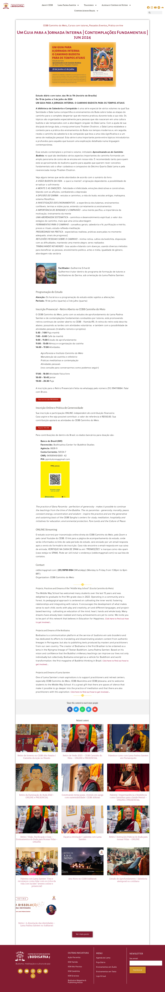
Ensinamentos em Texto (106, 972)
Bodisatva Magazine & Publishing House (77, 982)
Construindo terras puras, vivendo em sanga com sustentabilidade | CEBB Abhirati (82, 796)
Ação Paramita (74, 958)
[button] (70, 709)
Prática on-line (115, 26)
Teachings (89, 5)
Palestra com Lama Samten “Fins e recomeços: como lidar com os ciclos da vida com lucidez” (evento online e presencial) (37, 882)
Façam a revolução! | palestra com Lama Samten (82, 838)
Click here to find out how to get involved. (90, 692)
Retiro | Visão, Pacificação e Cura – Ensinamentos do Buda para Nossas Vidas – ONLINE (36, 839)
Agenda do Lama (103, 958)
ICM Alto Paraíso (75, 967)
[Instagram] (33, 971)
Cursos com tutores (78, 26)
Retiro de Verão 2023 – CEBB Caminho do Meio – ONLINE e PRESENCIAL (82, 756)
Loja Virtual (101, 976)
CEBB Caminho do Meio (55, 26)
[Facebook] (20, 971)
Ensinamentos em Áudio (106, 967)
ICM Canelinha (74, 971)
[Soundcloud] (39, 971)
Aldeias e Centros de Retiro (115, 5)
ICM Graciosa (73, 976)
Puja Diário (100, 963)
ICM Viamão (73, 962)
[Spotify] (45, 971)
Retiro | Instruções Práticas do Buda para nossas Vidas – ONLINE (128, 838)
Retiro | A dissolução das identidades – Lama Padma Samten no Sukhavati (36, 924)
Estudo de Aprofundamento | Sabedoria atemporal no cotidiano (128, 879)
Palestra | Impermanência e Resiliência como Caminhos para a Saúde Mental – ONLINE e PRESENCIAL (128, 797)
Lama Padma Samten (67, 5)
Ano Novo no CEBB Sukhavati (82, 878)
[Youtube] (26, 971)
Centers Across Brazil (84, 10)
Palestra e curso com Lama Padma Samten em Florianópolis (128, 756)
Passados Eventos (98, 26)
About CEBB (47, 5)
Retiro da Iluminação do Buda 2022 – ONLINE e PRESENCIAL (36, 796)
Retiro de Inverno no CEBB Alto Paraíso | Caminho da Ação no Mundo (37, 756)
